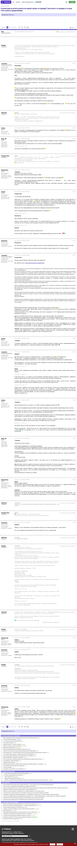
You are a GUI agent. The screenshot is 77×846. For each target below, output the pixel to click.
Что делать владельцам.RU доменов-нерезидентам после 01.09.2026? (18, 755)
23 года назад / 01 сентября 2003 (66, 31)
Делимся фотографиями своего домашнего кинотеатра (15, 749)
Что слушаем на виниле (8, 742)
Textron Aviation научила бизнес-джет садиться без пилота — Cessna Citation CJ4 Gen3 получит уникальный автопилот (28, 784)
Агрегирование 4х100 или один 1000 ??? (11, 818)
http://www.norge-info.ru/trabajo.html (35, 263)
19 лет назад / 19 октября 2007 (67, 45)
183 (19, 27)
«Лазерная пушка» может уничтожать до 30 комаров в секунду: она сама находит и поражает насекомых (26, 792)
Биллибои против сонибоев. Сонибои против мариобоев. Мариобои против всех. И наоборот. (23, 764)
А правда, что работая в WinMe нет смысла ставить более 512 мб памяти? (18, 808)
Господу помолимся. (7, 767)
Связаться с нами (6, 839)
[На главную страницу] (6, 2)
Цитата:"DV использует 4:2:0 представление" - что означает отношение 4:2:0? (19, 805)
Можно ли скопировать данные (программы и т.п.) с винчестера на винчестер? (20, 803)
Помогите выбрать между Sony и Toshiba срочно (13, 807)
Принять (53, 844)
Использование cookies (7, 840)
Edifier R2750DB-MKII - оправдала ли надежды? (13, 757)
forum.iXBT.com (30, 842)
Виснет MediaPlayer (7, 810)
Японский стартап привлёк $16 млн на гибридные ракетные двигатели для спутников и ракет (23, 799)
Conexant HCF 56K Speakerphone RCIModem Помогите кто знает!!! (17, 815)
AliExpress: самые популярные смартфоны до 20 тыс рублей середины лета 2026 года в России (23, 791)
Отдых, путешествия (5, 6)
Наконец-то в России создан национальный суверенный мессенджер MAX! (19, 750)
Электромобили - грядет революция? (11, 760)
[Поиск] (66, 2)
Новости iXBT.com (6, 782)
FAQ (25, 839)
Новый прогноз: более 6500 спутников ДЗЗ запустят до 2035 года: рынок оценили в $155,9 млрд (23, 797)
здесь (13, 14)
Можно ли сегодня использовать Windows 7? (12, 746)
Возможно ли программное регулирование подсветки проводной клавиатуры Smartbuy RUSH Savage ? (27, 780)
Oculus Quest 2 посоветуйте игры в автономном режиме (16, 773)
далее (27, 27)
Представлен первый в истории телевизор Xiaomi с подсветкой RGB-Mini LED (19, 789)
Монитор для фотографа (8, 762)
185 (24, 27)
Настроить (59, 844)
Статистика (29, 839)
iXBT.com (4, 842)
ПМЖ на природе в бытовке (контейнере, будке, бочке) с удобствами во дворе (20, 737)
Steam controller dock (9, 776)
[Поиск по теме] (73, 27)
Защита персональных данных (27, 840)
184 (22, 27)
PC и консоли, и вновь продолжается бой (12, 741)
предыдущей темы (29, 31)
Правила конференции (15, 839)
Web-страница (4, 70)
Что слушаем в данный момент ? (10, 739)
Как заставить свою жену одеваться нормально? (13, 765)
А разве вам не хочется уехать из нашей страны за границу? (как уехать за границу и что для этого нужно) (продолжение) (36, 9)
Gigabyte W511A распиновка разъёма (12, 778)
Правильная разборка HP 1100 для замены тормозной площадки (17, 817)
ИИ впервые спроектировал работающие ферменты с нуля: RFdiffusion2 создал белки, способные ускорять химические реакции (31, 794)
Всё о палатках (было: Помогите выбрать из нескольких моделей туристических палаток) (22, 759)
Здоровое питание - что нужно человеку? (12, 744)
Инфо (74, 63)
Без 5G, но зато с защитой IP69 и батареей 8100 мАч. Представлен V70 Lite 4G (19, 786)
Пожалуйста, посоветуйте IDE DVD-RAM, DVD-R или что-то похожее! (17, 813)
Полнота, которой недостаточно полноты (13, 775)
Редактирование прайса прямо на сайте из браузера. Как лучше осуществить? (20, 812)
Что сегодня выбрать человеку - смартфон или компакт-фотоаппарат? (18, 754)
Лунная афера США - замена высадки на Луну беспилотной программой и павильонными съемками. (24, 752)
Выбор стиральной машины (9, 747)
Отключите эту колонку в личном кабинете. (11, 821)
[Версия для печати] (71, 27)
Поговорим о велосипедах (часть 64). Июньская (13, 768)
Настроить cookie (16, 840)
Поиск (22, 839)
